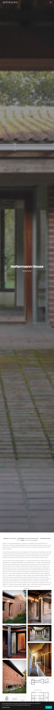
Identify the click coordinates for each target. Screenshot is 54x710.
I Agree (48, 707)
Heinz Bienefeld (12, 538)
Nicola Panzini (28, 538)
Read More (27, 588)
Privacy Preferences (6, 707)
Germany (35, 540)
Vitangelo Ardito (35, 538)
